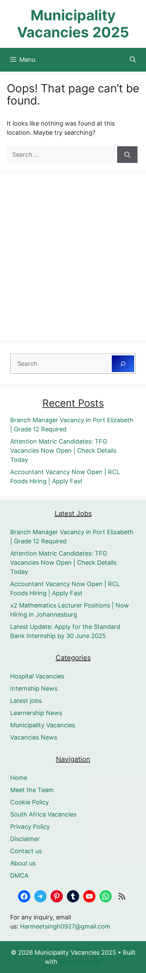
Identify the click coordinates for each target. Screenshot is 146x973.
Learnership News (36, 712)
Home (18, 777)
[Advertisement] (73, 257)
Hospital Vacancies (37, 676)
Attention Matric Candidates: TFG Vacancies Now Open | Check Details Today (63, 450)
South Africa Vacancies (43, 814)
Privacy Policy (30, 826)
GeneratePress (80, 961)
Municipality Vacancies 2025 (73, 23)
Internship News (33, 688)
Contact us (26, 851)
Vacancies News (33, 737)
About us (23, 863)
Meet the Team (32, 789)
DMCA (19, 875)
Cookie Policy (29, 802)
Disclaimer (25, 838)
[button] (132, 60)
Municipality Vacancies (42, 725)
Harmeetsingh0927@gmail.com (65, 926)
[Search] (127, 154)
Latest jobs (26, 700)
